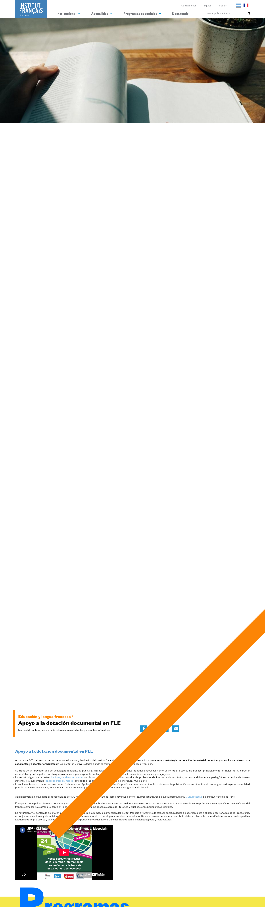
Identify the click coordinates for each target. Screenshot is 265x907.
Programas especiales (140, 14)
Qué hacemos (188, 6)
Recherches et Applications (80, 784)
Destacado (180, 14)
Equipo (207, 6)
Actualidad (100, 14)
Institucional (66, 14)
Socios (223, 6)
